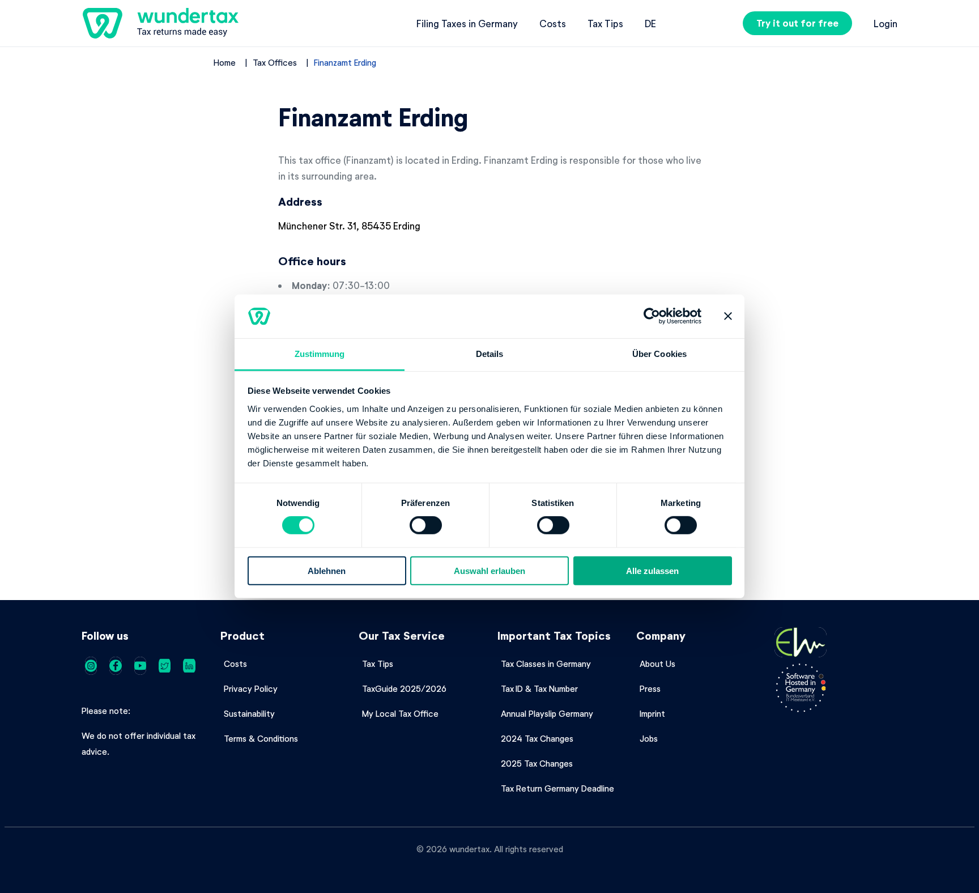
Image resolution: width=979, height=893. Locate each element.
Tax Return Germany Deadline (557, 788)
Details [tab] (490, 354)
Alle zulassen (652, 570)
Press (650, 688)
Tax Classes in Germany (546, 663)
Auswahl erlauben (489, 570)
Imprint (652, 713)
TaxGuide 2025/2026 (404, 688)
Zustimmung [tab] (320, 354)
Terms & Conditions (261, 738)
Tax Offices (275, 62)
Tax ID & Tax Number (539, 688)
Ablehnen (327, 570)
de (650, 23)
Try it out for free (797, 23)
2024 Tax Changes (537, 738)
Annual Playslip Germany (547, 713)
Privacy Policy (251, 688)
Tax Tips (605, 23)
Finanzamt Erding (345, 62)
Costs (552, 23)
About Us (657, 663)
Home (225, 62)
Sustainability (249, 713)
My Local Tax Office (400, 713)
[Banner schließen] (728, 316)
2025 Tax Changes (537, 763)
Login (885, 23)
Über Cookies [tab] (659, 354)
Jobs (649, 738)
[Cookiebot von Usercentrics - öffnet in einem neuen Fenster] (651, 316)
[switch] (426, 525)
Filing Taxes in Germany (467, 23)
